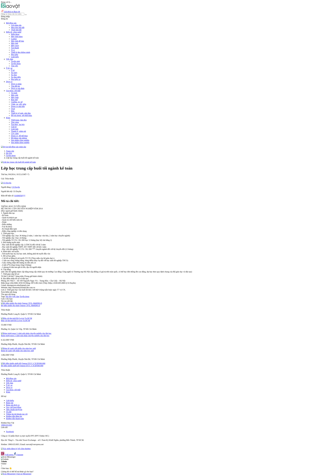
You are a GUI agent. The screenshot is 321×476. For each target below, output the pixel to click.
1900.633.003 (6, 425)
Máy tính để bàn (17, 41)
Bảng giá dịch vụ (13, 405)
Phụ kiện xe (15, 79)
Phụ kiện (14, 55)
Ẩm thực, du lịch (17, 124)
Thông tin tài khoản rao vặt (16, 414)
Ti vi (13, 50)
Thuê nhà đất (16, 30)
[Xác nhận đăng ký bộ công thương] (16, 449)
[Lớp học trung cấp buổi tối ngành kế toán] (18, 162)
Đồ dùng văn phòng (19, 138)
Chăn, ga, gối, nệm (18, 104)
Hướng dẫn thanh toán (15, 418)
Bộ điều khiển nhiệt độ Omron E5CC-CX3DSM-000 (22, 366)
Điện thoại (15, 34)
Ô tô (13, 70)
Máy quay (15, 45)
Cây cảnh (15, 133)
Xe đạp (14, 75)
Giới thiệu (10, 400)
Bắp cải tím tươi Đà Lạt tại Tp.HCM (15, 321)
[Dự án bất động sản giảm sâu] (13, 147)
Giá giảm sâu (16, 25)
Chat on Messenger (23, 474)
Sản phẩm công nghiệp (20, 140)
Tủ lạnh (14, 93)
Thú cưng (15, 122)
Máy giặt (14, 95)
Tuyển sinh (15, 61)
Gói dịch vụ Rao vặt (12, 12)
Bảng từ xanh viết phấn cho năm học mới (17, 351)
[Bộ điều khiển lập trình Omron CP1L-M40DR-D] (21, 303)
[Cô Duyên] (6, 183)
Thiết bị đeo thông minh (20, 52)
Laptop (14, 39)
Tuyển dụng (16, 64)
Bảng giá (9, 403)
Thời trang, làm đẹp (19, 120)
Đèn (12, 111)
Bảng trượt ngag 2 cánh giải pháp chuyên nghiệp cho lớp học (25, 336)
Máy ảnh (14, 43)
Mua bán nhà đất (17, 27)
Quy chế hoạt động (13, 407)
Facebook (10, 432)
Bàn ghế (14, 100)
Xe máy (14, 73)
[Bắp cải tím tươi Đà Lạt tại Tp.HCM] (16, 318)
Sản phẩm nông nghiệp (20, 142)
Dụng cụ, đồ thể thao (19, 136)
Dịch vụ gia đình (17, 88)
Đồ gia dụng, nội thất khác (21, 115)
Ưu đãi (8, 412)
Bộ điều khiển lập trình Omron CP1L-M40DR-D (20, 305)
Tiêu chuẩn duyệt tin (14, 409)
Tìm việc (14, 66)
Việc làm (15, 296)
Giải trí (14, 127)
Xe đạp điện (16, 77)
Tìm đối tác (15, 86)
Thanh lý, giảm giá (18, 131)
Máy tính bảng (17, 36)
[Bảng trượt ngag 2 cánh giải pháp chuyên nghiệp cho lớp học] (26, 333)
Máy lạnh (15, 97)
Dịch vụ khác (16, 84)
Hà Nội (9, 153)
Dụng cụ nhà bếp (18, 106)
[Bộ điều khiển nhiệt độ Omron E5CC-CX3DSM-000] (23, 363)
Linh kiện (15, 57)
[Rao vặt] (10, 8)
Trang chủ (10, 151)
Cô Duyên (16, 187)
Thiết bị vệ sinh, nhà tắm (21, 113)
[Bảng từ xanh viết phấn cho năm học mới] (18, 348)
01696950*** (19, 196)
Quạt (13, 109)
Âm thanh (15, 48)
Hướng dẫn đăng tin (14, 416)
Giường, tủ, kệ (17, 102)
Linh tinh (14, 129)
